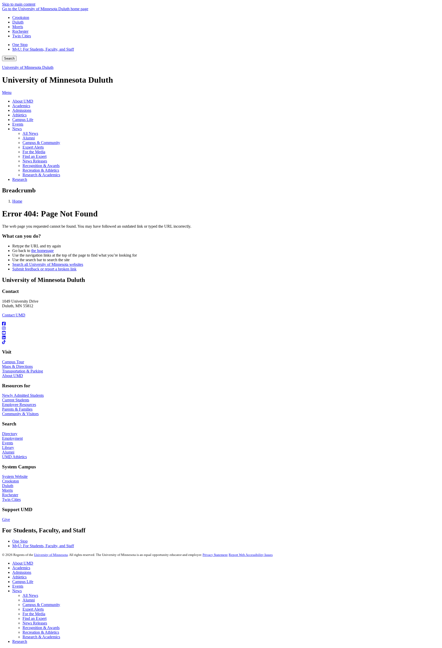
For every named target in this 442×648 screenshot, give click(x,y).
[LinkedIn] (221, 337)
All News (30, 595)
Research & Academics (41, 637)
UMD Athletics (14, 457)
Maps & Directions (17, 366)
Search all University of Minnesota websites (47, 264)
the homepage (42, 250)
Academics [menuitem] (21, 106)
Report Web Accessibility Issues (251, 555)
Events (7, 443)
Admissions (21, 572)
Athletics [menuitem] (19, 115)
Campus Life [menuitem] (22, 119)
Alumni (8, 452)
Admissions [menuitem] (21, 110)
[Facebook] (221, 324)
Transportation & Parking (22, 371)
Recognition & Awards (41, 627)
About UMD (12, 376)
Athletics (19, 577)
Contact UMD (13, 315)
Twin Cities (21, 36)
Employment (12, 438)
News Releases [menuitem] (35, 161)
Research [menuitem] (19, 179)
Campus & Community (41, 604)
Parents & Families (17, 409)
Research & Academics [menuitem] (41, 175)
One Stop (20, 44)
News (17, 591)
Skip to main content (18, 4)
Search (9, 58)
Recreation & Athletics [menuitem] (41, 170)
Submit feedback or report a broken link (44, 269)
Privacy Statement (215, 555)
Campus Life (22, 581)
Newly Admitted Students (23, 395)
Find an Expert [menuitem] (35, 156)
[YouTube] (221, 333)
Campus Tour (13, 362)
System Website (15, 476)
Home (17, 201)
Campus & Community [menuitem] (41, 142)
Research (19, 641)
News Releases (35, 623)
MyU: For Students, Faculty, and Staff (43, 49)
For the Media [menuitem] (34, 152)
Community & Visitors (20, 414)
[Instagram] (221, 328)
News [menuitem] (17, 129)
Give (6, 519)
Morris (17, 27)
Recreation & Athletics (41, 632)
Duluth (18, 22)
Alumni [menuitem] (29, 138)
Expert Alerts (33, 609)
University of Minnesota (51, 555)
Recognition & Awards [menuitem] (41, 165)
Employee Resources (19, 404)
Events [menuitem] (17, 124)
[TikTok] (221, 342)
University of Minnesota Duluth (27, 67)
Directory (9, 434)
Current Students (15, 400)
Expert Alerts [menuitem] (33, 147)
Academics (21, 568)
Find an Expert (35, 618)
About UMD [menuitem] (22, 101)
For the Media (34, 614)
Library (8, 447)
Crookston (20, 17)
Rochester (20, 31)
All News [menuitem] (30, 133)
